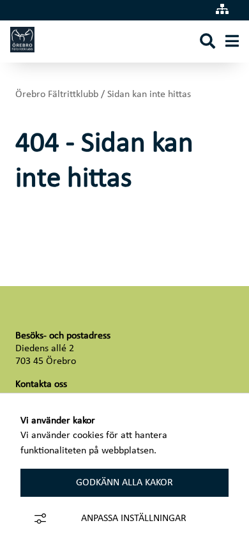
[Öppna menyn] (232, 41)
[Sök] (207, 41)
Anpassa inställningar (133, 518)
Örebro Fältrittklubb (56, 94)
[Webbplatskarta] (222, 10)
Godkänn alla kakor (124, 483)
